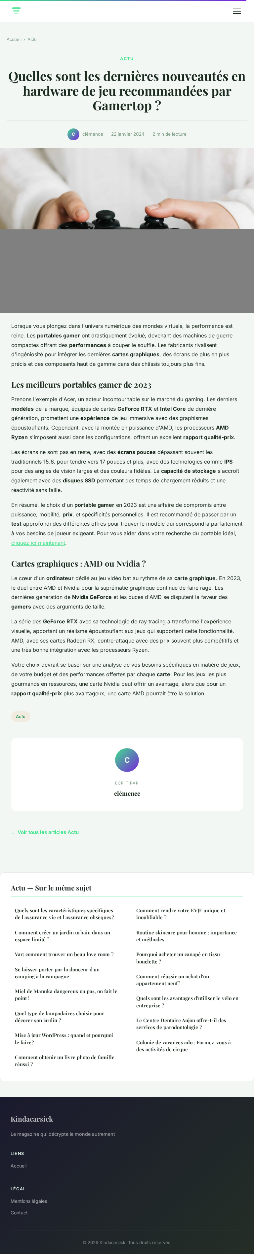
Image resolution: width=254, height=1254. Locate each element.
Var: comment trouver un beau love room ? (64, 954)
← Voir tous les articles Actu (45, 832)
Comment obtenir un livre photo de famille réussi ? (64, 1060)
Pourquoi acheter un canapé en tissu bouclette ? (178, 957)
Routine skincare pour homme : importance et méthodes (186, 936)
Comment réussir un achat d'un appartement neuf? (172, 980)
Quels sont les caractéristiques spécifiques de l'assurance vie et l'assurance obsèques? (64, 914)
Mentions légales (29, 1201)
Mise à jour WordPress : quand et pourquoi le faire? (64, 1038)
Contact (19, 1212)
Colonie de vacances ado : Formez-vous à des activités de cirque (183, 1046)
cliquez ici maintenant (38, 543)
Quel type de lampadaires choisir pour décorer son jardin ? (59, 1017)
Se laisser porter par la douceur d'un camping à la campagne (57, 973)
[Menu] (236, 11)
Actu (32, 39)
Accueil (14, 39)
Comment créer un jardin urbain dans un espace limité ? (62, 936)
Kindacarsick (32, 1118)
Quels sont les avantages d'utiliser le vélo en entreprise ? (187, 1001)
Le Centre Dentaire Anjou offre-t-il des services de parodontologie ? (181, 1023)
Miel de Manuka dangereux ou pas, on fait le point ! (66, 994)
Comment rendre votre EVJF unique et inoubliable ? (180, 914)
